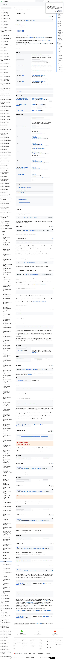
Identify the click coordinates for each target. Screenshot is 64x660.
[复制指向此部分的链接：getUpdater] (22, 365)
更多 (24, 1)
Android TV (32, 646)
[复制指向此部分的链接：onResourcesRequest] (26, 430)
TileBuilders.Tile (22, 168)
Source (15, 645)
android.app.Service (22, 192)
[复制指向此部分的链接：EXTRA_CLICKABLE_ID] (27, 226)
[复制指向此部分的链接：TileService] (21, 310)
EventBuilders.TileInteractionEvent (40, 119)
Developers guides (50, 643)
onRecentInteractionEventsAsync (39, 148)
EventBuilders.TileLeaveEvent (37, 153)
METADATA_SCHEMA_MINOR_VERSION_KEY (38, 81)
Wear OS (32, 642)
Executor (43, 99)
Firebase (34, 653)
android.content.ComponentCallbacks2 (25, 187)
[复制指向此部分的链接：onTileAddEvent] (23, 463)
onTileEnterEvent (35, 144)
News (14, 646)
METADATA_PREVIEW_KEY (35, 70)
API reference (4, 4)
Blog (14, 648)
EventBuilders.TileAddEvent (37, 138)
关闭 (55, 11)
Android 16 (40, 642)
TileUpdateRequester (42, 106)
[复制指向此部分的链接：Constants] (22, 209)
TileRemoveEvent (46, 560)
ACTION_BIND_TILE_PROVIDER (45, 40)
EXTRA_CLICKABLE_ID (30, 230)
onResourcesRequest (35, 126)
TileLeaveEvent (45, 538)
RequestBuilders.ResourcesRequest (38, 128)
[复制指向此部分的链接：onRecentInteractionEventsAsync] (31, 398)
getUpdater (34, 104)
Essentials (11, 1)
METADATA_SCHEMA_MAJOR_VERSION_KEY (38, 75)
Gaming (23, 640)
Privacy (23, 646)
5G (22, 648)
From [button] (24, 187)
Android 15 (40, 643)
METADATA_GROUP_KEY (35, 65)
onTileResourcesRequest (39, 37)
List (20, 99)
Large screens (33, 640)
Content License (39, 623)
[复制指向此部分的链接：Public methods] (25, 319)
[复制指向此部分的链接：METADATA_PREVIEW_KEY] (28, 259)
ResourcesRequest (46, 616)
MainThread (34, 117)
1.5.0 (52, 486)
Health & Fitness (24, 643)
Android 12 (40, 648)
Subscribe (52, 657)
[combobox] (39, 1)
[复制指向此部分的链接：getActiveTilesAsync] (26, 323)
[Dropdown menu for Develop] (21, 1)
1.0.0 (52, 15)
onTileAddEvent (34, 137)
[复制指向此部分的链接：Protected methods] (27, 394)
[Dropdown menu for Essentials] (14, 1)
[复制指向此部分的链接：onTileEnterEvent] (24, 485)
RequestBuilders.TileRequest (37, 169)
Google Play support (59, 644)
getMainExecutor (35, 352)
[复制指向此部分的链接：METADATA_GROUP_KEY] (28, 238)
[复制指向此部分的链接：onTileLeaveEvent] (24, 514)
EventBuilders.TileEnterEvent (37, 145)
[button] (6, 11)
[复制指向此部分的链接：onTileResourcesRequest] (28, 589)
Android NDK (49, 647)
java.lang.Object (18, 24)
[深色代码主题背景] (52, 19)
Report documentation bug (59, 642)
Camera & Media (24, 645)
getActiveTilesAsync (35, 98)
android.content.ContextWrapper (24, 202)
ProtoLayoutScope (29, 602)
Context (33, 99)
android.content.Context (23, 199)
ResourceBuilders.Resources (24, 126)
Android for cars (33, 645)
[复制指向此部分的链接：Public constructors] (27, 305)
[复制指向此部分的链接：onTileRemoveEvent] (25, 543)
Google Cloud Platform (40, 653)
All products (48, 653)
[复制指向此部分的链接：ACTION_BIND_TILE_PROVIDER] (31, 214)
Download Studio (49, 646)
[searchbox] (6, 8)
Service (34, 20)
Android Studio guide (50, 641)
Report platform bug (59, 640)
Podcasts (15, 649)
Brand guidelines (22, 657)
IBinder (22, 110)
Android (15, 640)
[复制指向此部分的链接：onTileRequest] (23, 566)
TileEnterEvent (45, 509)
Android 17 (40, 640)
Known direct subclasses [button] (21, 31)
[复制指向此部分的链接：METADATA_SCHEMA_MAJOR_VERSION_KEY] (37, 270)
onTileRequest (30, 37)
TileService (27, 20)
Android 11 (40, 649)
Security (15, 643)
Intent (39, 110)
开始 (60, 11)
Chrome (30, 653)
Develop (18, 1)
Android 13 (40, 646)
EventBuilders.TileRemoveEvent (37, 162)
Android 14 (40, 645)
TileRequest (45, 583)
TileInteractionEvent (38, 424)
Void (27, 117)
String (23, 54)
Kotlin (50, 16)
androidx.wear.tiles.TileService (25, 27)
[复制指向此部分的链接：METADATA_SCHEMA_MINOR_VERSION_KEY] (36, 288)
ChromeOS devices (33, 643)
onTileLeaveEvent (35, 152)
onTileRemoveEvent (35, 161)
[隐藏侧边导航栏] (11, 658)
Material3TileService (20, 31)
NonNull (21, 98)
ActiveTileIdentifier (25, 99)
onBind (33, 110)
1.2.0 (52, 431)
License (18, 657)
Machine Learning (24, 642)
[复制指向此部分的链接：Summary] (22, 48)
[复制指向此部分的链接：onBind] (20, 385)
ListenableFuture (23, 117)
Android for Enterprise (17, 642)
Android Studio (57, 1)
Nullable (18, 110)
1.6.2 (52, 238)
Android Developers (18, 9)
